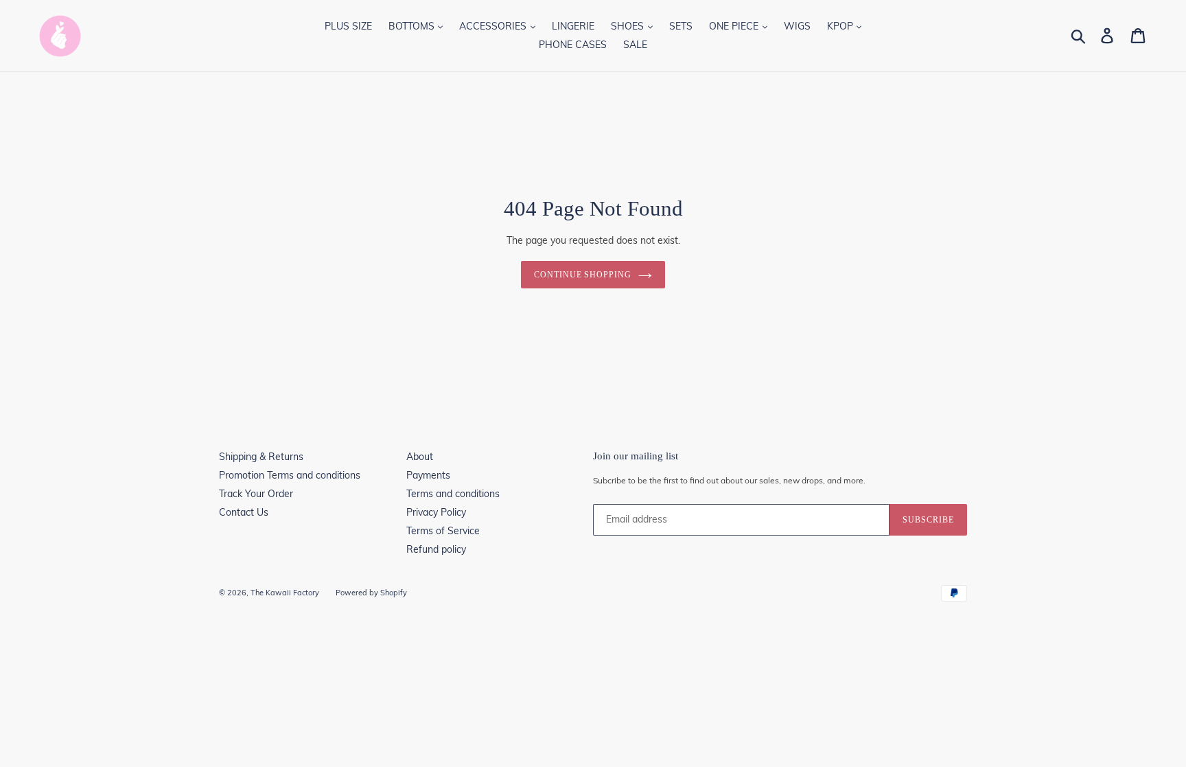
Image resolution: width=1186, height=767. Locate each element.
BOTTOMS (412, 26)
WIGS (797, 26)
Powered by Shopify (371, 592)
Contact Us (243, 512)
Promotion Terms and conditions (289, 475)
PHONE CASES (573, 44)
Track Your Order (256, 494)
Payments (428, 475)
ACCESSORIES (494, 26)
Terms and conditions (453, 494)
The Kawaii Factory (285, 592)
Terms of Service (443, 531)
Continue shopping (582, 274)
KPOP (841, 26)
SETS (681, 26)
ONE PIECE (735, 26)
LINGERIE (573, 26)
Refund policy (436, 549)
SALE (635, 44)
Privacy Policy (436, 512)
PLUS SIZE (348, 26)
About (419, 456)
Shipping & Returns (261, 456)
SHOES (629, 26)
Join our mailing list (635, 455)
